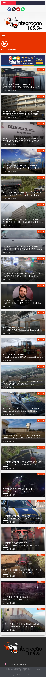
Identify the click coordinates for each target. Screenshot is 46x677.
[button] (3, 36)
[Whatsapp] (23, 9)
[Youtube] (18, 9)
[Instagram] (14, 9)
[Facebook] (9, 9)
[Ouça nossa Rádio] (4, 44)
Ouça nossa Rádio (8, 49)
